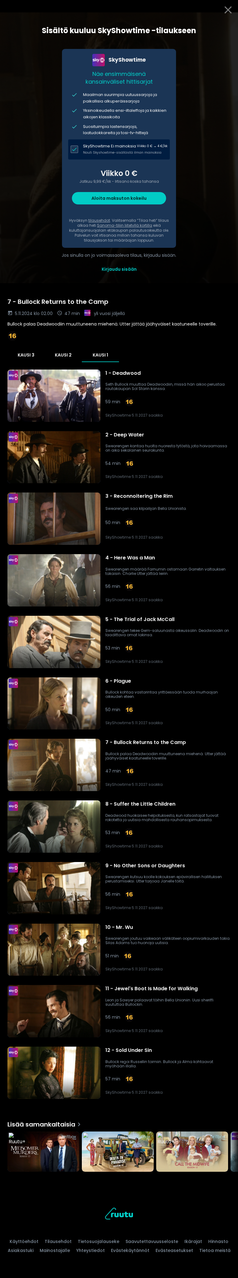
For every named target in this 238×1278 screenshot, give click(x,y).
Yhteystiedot (90, 1250)
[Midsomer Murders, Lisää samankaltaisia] (43, 1152)
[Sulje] (228, 10)
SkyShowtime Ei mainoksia (109, 146)
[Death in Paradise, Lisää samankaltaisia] (118, 1152)
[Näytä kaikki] (119, 1150)
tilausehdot (99, 220)
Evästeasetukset (174, 1250)
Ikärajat (193, 1241)
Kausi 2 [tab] (63, 355)
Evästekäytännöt (130, 1250)
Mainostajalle (55, 1250)
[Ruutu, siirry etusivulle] (119, 1215)
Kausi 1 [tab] (100, 355)
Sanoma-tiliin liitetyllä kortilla (124, 225)
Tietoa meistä (215, 1250)
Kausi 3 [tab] (26, 355)
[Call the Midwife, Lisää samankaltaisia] (192, 1152)
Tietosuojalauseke (98, 1241)
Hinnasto (218, 1241)
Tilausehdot (58, 1241)
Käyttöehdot (24, 1241)
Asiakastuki (20, 1250)
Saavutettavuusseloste (152, 1241)
